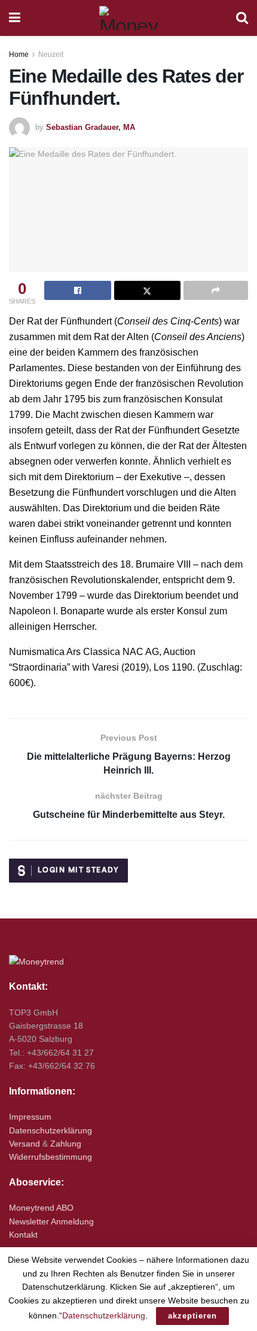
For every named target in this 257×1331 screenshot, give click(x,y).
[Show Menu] (14, 18)
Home (19, 54)
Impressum (30, 1116)
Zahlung (65, 1143)
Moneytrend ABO (41, 1207)
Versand (24, 1143)
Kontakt (23, 1234)
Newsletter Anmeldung (51, 1221)
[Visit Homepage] (128, 18)
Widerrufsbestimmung (50, 1157)
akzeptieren (192, 1315)
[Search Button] (242, 18)
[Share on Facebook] (77, 290)
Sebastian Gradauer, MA (90, 127)
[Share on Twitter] (147, 290)
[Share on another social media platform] (215, 290)
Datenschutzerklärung (50, 1130)
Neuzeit (50, 54)
